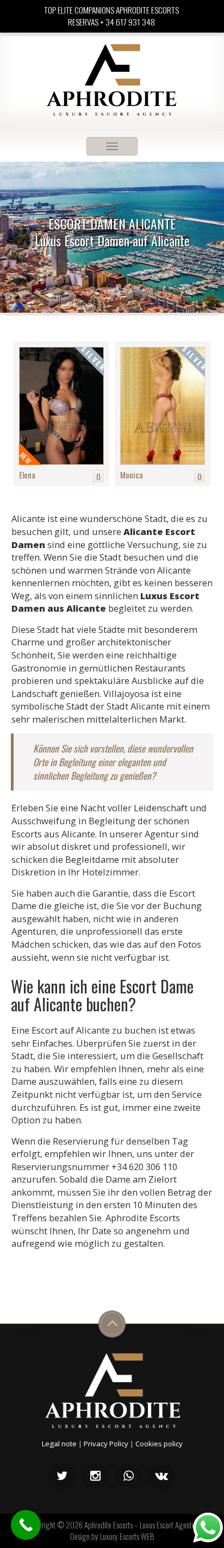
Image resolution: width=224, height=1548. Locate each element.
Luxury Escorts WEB (127, 1536)
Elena (27, 475)
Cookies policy (159, 1443)
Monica (131, 475)
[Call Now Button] (26, 1525)
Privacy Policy (106, 1443)
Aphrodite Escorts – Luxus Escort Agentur (140, 1525)
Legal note (59, 1443)
